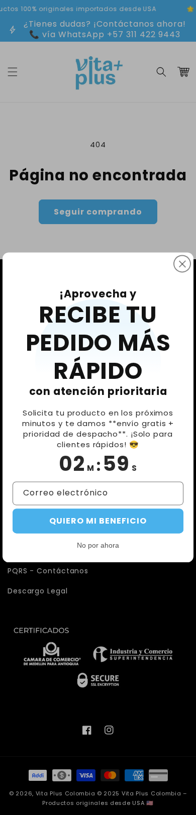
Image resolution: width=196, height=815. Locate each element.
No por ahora (98, 546)
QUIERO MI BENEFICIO (98, 521)
